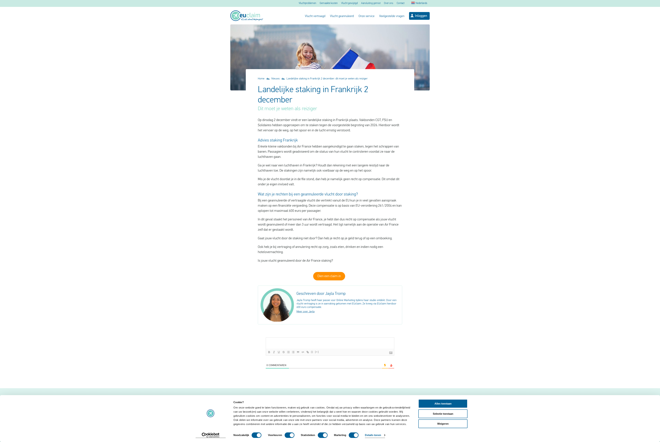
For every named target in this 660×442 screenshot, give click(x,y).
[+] (317, 352)
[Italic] (274, 352)
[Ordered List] (288, 352)
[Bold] (269, 352)
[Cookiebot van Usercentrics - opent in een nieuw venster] (211, 435)
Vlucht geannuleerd (342, 16)
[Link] (307, 352)
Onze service (367, 16)
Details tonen (373, 435)
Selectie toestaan (443, 413)
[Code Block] (302, 352)
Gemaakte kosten (329, 3)
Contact (400, 3)
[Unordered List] (293, 352)
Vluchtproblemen (307, 3)
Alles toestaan (443, 403)
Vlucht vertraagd (315, 16)
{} (312, 352)
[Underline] (278, 352)
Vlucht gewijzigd (349, 3)
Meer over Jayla (305, 311)
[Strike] (283, 352)
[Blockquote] (298, 352)
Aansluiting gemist (371, 3)
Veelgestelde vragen (391, 16)
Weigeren (443, 423)
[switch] (289, 435)
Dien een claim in (329, 276)
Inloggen (421, 16)
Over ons (388, 3)
